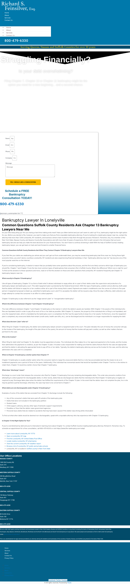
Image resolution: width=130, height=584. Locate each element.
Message (8, 163)
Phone (7, 151)
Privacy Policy (9, 558)
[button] (25, 25)
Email (7, 145)
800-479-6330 (12, 204)
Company (8, 158)
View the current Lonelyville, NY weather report (24, 444)
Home (7, 13)
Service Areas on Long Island (12, 534)
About (7, 15)
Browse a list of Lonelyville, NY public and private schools (27, 446)
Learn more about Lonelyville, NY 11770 (21, 434)
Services (7, 18)
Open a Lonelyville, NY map (16, 436)
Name (7, 138)
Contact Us (8, 20)
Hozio (69, 583)
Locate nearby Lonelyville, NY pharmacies (22, 441)
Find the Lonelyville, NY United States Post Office (24, 439)
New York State (44, 449)
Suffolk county (32, 449)
